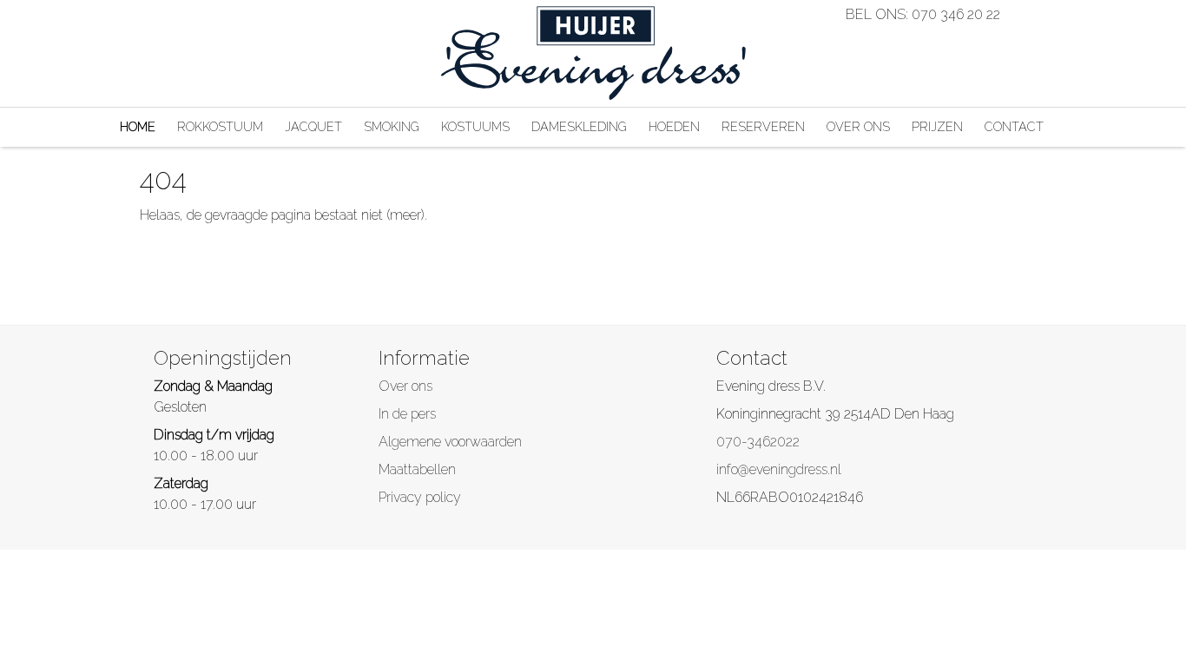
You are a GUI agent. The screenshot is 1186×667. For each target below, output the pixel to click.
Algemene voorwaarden (450, 441)
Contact (1014, 126)
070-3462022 (758, 441)
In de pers (407, 414)
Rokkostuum (220, 126)
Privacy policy (420, 497)
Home (137, 126)
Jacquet (313, 126)
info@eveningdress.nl (778, 469)
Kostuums (475, 126)
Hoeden (674, 126)
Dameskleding (579, 126)
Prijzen (937, 126)
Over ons (858, 126)
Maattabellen (417, 469)
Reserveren (763, 126)
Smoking (391, 126)
